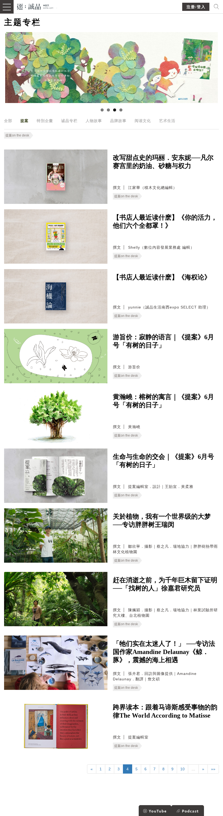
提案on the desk (17, 135)
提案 (24, 121)
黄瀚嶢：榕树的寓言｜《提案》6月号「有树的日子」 (163, 401)
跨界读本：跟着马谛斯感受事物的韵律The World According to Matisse (165, 711)
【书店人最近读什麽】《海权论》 (162, 277)
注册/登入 (196, 7)
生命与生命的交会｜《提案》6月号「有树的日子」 (163, 460)
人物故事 (94, 121)
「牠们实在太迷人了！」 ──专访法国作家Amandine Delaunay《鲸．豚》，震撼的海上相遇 (164, 652)
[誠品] (35, 6)
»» (213, 769)
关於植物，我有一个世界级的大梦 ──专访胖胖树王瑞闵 (162, 520)
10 (182, 769)
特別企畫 (45, 121)
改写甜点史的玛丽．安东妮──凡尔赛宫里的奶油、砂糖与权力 (163, 161)
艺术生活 (167, 121)
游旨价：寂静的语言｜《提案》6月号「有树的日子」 (163, 341)
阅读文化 (143, 121)
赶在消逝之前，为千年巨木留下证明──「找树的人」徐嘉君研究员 (165, 584)
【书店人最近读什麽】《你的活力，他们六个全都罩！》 (165, 221)
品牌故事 (118, 121)
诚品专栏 (69, 121)
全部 (8, 121)
